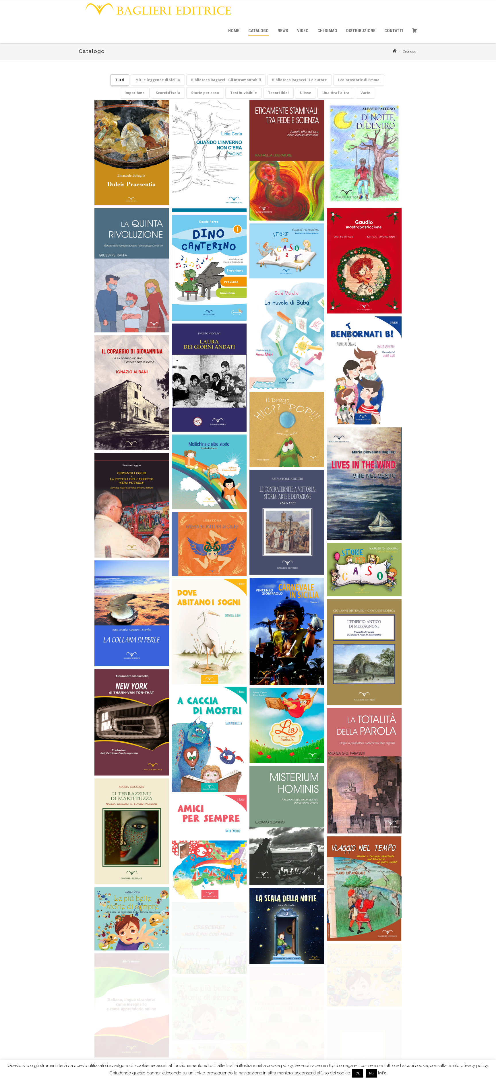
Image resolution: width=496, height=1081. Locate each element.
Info (382, 1073)
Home (233, 30)
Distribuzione (360, 30)
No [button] (371, 1073)
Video (303, 30)
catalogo (258, 30)
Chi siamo (327, 30)
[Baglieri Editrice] (158, 16)
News (283, 30)
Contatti (393, 30)
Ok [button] (358, 1073)
